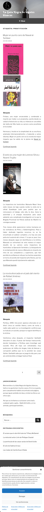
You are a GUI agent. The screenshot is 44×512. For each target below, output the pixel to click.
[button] (41, 470)
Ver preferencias (22, 502)
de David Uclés (20, 442)
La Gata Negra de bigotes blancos (18, 14)
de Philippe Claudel (18, 437)
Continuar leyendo (9, 147)
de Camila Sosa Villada (15, 450)
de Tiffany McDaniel (21, 433)
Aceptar (22, 491)
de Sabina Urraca (11, 446)
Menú (23, 21)
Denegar (22, 496)
